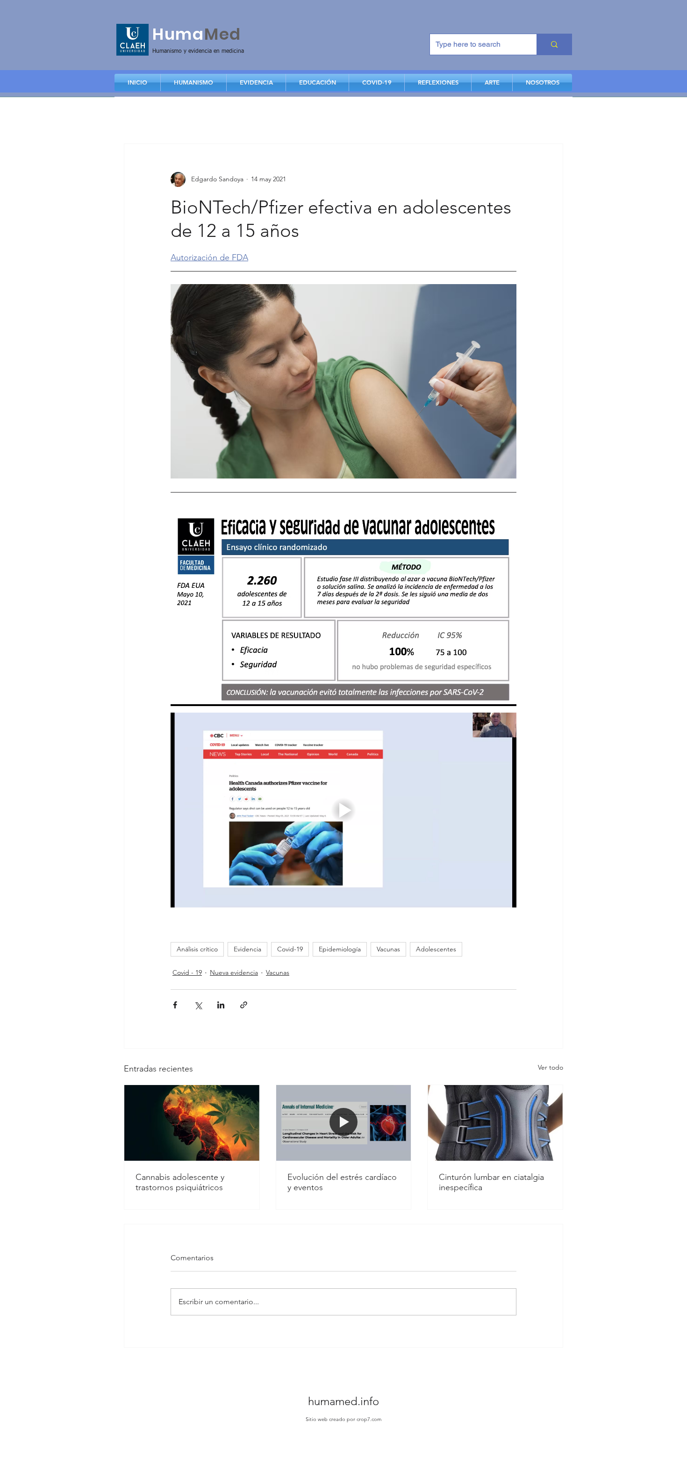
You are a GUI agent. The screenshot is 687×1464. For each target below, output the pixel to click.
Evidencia (247, 949)
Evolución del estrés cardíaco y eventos (342, 1182)
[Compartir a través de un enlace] (243, 1004)
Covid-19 (290, 949)
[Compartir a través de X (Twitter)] (197, 1004)
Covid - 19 (187, 972)
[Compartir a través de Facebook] (175, 1004)
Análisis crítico (197, 949)
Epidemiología (340, 949)
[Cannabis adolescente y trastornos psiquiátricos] (191, 1123)
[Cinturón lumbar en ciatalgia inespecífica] (495, 1123)
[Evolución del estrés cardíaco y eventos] (343, 1123)
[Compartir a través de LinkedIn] (220, 1004)
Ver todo (550, 1067)
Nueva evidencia (234, 972)
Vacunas (388, 949)
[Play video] (343, 810)
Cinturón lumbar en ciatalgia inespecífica (491, 1182)
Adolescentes (436, 949)
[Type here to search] (554, 44)
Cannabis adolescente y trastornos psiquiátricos (180, 1182)
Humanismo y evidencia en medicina (198, 51)
